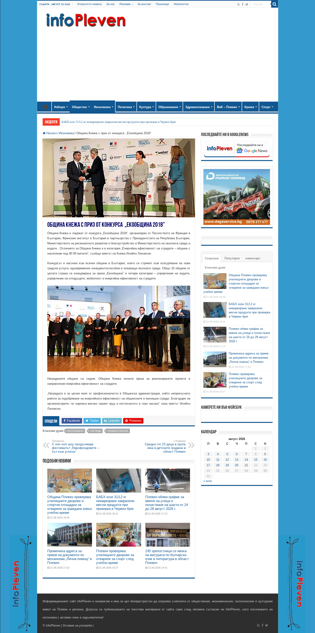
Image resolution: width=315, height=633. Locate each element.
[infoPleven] (85, 19)
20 (236, 465)
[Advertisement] (158, 62)
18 (217, 465)
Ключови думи (215, 267)
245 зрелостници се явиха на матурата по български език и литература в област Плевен (167, 557)
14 (246, 459)
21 (246, 465)
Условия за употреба (77, 625)
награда (95, 431)
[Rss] (238, 4)
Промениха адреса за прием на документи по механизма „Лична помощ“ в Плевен (69, 557)
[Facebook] (242, 4)
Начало (45, 106)
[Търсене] (274, 4)
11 (217, 459)
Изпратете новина (89, 4)
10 (208, 459)
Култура (145, 107)
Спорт (266, 107)
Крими (249, 107)
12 (227, 459)
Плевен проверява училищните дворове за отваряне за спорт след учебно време (115, 557)
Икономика (102, 107)
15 (255, 459)
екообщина (75, 431)
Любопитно (181, 4)
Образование (168, 107)
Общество (79, 107)
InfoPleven (53, 625)
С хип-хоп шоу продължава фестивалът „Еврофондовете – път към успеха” (75, 446)
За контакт (144, 4)
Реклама (125, 4)
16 (265, 459)
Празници (162, 4)
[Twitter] (247, 4)
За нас (110, 4)
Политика (125, 107)
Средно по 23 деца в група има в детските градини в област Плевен (165, 446)
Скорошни (212, 258)
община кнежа (117, 431)
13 (236, 459)
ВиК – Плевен (227, 107)
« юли (207, 481)
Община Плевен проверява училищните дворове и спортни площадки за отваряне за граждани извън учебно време (69, 505)
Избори (59, 107)
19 (227, 465)
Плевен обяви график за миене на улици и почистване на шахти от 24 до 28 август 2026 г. (166, 503)
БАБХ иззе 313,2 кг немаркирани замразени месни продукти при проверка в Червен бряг (119, 122)
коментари (252, 258)
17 (208, 465)
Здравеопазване (197, 107)
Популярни (232, 258)
